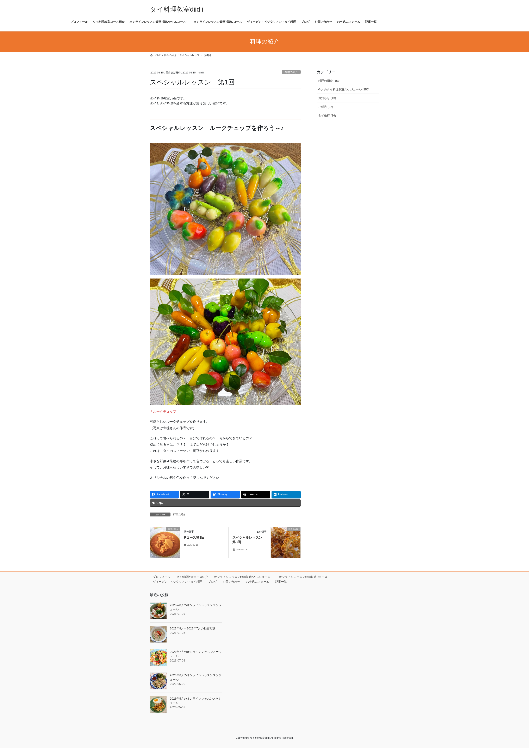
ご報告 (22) (325, 106)
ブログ (212, 581)
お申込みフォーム (257, 581)
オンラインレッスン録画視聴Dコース (303, 577)
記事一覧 (281, 581)
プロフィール (161, 577)
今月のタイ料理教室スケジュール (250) (343, 89)
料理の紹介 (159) (329, 80)
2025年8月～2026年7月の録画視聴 (192, 628)
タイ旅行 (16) (327, 115)
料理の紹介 (291, 72)
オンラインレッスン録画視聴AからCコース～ (243, 577)
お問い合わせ (231, 581)
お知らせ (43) (327, 98)
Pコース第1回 (194, 537)
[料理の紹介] (165, 542)
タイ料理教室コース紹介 (192, 577)
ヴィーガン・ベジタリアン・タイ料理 (177, 581)
